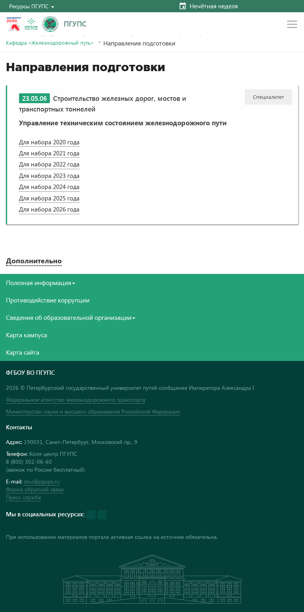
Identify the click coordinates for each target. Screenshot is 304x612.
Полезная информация (38, 282)
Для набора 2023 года (49, 175)
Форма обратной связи (35, 489)
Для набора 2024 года (49, 187)
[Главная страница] (50, 24)
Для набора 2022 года (49, 164)
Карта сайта (22, 352)
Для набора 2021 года (49, 153)
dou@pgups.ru (42, 481)
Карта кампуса (26, 335)
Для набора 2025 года (49, 198)
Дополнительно (34, 260)
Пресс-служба (23, 497)
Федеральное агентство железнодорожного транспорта (75, 399)
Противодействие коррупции (47, 300)
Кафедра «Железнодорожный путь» (49, 42)
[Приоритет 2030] (14, 24)
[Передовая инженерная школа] (31, 24)
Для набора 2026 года (49, 209)
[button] (31, 6)
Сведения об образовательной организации (68, 317)
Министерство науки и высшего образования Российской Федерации (93, 411)
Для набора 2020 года (49, 142)
